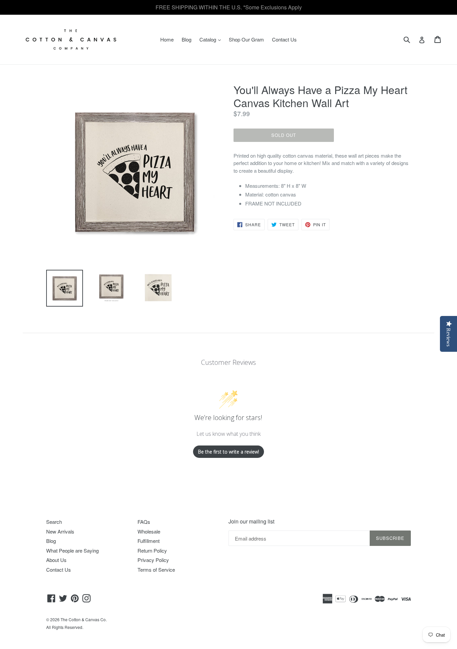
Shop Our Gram (246, 39)
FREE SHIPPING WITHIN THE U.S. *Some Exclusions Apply (229, 7)
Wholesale (149, 531)
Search (54, 521)
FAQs (144, 521)
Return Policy (152, 550)
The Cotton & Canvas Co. (84, 619)
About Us (56, 559)
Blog (186, 39)
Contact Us (284, 39)
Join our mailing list (251, 521)
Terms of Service (156, 569)
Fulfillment (149, 540)
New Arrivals (60, 531)
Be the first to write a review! (228, 452)
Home (167, 39)
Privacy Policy (153, 559)
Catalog (211, 39)
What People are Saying (72, 550)
